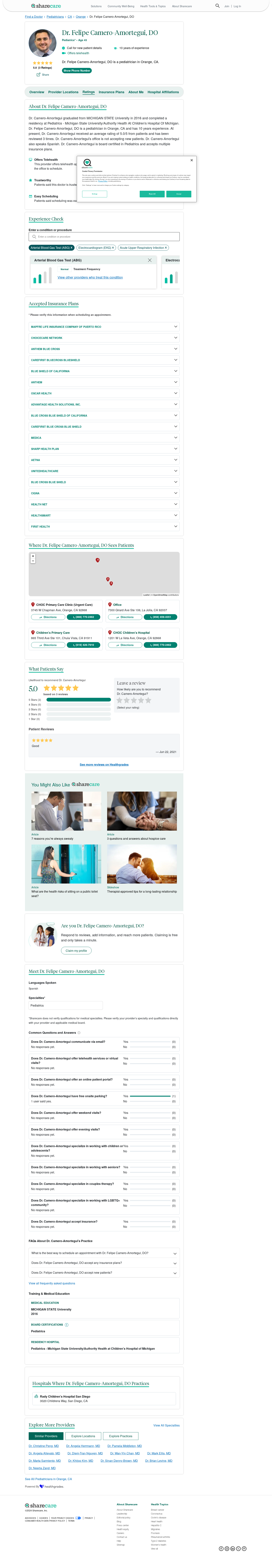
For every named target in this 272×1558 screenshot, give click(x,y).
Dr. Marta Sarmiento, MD (45, 1460)
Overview (36, 92)
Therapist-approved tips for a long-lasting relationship (142, 891)
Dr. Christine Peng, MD (44, 1446)
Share (45, 74)
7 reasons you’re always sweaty (52, 838)
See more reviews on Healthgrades (104, 764)
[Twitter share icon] (238, 1550)
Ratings (89, 91)
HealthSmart (41, 515)
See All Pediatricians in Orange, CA (48, 1479)
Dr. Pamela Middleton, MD (125, 1446)
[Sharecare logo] (65, 1505)
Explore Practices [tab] (120, 1436)
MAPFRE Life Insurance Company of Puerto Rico (66, 327)
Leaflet (146, 594)
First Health (40, 526)
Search (218, 5)
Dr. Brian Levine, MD (158, 1460)
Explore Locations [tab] (83, 1436)
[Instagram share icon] (227, 1550)
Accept (179, 194)
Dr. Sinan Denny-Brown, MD (119, 1460)
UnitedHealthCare (44, 471)
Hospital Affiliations (163, 92)
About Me (136, 92)
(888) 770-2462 (85, 617)
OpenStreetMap (160, 594)
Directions (50, 617)
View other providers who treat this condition (90, 277)
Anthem (36, 382)
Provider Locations (63, 92)
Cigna (35, 493)
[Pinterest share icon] (244, 1550)
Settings (95, 194)
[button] (78, 1032)
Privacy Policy (102, 181)
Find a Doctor (34, 16)
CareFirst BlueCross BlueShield (55, 360)
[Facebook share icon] (221, 1550)
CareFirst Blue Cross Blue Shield (56, 426)
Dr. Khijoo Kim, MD (80, 1460)
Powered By (32, 1486)
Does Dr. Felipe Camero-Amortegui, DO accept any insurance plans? (76, 1263)
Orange (81, 16)
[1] (118, 700)
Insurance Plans (111, 92)
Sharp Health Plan (45, 449)
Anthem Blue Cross (45, 349)
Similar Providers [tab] (46, 1436)
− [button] (33, 561)
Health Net (39, 504)
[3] (133, 700)
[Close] (192, 160)
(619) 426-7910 (85, 645)
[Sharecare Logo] (47, 6)
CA (70, 16)
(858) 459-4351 (162, 617)
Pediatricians (55, 16)
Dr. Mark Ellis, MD (159, 1453)
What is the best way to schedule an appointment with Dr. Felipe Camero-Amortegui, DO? (89, 1253)
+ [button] (33, 556)
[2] (126, 700)
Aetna (35, 460)
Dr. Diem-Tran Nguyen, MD (85, 1453)
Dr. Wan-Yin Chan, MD (125, 1453)
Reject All (152, 194)
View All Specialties (166, 1425)
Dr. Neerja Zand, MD (42, 1468)
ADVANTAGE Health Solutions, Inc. (56, 404)
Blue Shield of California (50, 371)
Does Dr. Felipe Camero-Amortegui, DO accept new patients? (71, 1272)
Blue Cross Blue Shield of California (59, 415)
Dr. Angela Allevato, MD (44, 1453)
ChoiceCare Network (46, 338)
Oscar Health (41, 393)
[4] (141, 700)
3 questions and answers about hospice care (136, 838)
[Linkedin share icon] (233, 1550)
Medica (36, 438)
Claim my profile (76, 950)
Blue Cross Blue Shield (48, 482)
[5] (148, 700)
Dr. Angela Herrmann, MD (83, 1446)
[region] (137, 179)
